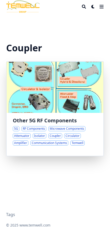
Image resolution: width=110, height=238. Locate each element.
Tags (10, 214)
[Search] (84, 7)
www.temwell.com (34, 225)
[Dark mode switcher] (93, 7)
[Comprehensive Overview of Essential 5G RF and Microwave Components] (55, 109)
